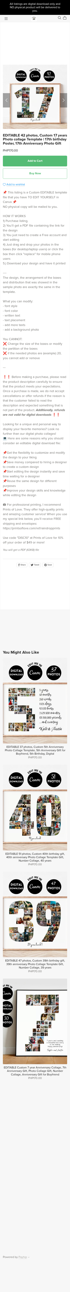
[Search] (59, 18)
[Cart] (66, 18)
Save (49, 565)
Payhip (22, 1257)
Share (23, 565)
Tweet (36, 565)
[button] (6, 100)
